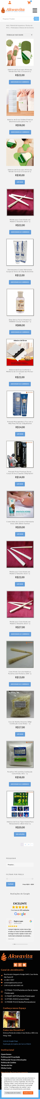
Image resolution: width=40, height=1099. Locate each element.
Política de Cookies (8, 1062)
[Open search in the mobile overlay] (20, 19)
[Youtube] (24, 965)
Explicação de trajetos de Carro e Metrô (17, 1044)
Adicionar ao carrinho (20, 82)
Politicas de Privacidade (10, 1057)
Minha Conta (6, 1068)
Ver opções (20, 834)
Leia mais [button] (11, 939)
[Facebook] (16, 965)
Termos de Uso (6, 1065)
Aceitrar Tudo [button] (28, 1093)
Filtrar (10, 884)
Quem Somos (6, 1054)
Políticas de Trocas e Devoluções (13, 1060)
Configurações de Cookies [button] (13, 1093)
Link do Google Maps (10, 1041)
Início (7, 25)
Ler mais (20, 182)
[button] (38, 2)
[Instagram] (20, 965)
